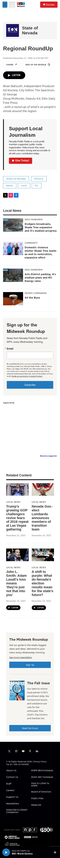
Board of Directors (41, 792)
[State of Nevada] (12, 30)
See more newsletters (20, 657)
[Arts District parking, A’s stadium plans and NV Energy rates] (13, 275)
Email (10, 348)
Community (31, 243)
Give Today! (22, 160)
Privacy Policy (40, 761)
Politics (38, 178)
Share (9, 64)
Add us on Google (35, 64)
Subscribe (30, 385)
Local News (13, 502)
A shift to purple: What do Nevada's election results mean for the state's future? (42, 583)
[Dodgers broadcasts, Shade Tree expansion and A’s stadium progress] (13, 225)
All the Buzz (32, 297)
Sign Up (30, 664)
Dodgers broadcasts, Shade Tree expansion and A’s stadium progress (41, 227)
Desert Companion (35, 293)
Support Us (12, 797)
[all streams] (56, 852)
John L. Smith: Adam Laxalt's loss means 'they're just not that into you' (16, 583)
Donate (50, 4)
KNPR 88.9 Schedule (42, 770)
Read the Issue (30, 728)
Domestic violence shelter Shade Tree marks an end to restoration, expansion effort (40, 252)
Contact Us (12, 777)
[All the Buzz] (13, 298)
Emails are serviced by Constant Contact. (27, 376)
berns (9, 185)
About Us (11, 770)
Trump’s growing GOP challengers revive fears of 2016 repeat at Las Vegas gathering (17, 517)
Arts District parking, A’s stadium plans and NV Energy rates (40, 277)
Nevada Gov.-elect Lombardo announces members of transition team (42, 517)
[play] (6, 852)
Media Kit (36, 805)
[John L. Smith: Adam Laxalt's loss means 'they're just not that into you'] (17, 555)
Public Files (37, 798)
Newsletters (12, 804)
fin (36, 185)
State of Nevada (30, 30)
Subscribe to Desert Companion (16, 811)
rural (24, 185)
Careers (10, 790)
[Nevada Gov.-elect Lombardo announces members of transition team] (43, 489)
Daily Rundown (33, 219)
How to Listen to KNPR (40, 784)
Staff (8, 784)
